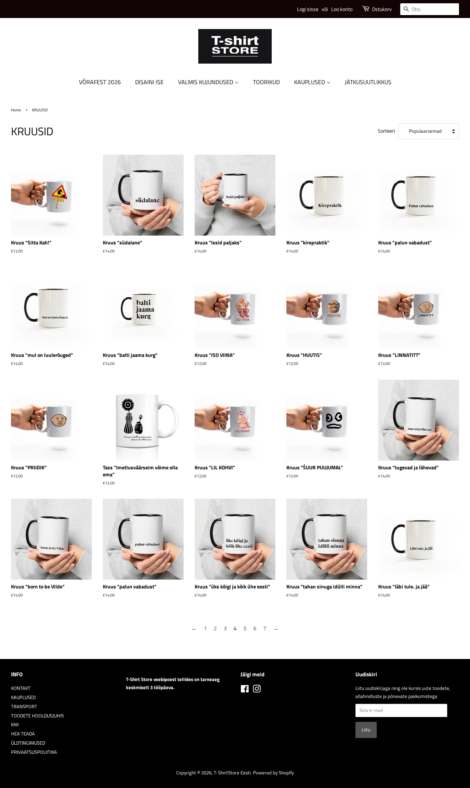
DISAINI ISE (149, 82)
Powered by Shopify (273, 772)
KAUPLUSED (310, 82)
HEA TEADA (23, 733)
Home (16, 110)
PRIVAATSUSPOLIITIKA (34, 752)
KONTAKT (20, 688)
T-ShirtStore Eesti (232, 772)
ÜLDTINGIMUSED (28, 742)
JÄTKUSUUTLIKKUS (368, 82)
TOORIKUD (266, 82)
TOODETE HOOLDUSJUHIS (37, 715)
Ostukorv (382, 9)
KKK (15, 724)
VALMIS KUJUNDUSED (206, 82)
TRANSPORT (24, 706)
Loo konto (341, 9)
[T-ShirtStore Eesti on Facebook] (245, 690)
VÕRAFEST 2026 (100, 82)
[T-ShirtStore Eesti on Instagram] (257, 690)
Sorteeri (386, 131)
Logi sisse (307, 9)
